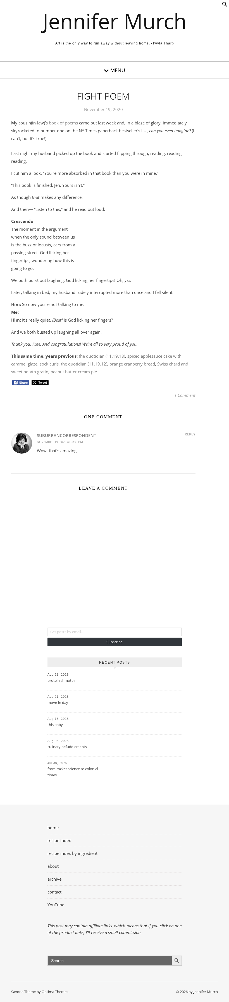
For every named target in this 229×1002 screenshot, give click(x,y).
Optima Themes (55, 991)
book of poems (63, 123)
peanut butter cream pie (74, 371)
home (53, 827)
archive (54, 879)
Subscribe (114, 641)
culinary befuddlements (67, 746)
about (53, 866)
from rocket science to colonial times (72, 771)
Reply (190, 434)
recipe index (59, 840)
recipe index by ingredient (72, 853)
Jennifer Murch (115, 21)
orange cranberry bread (132, 364)
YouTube (55, 904)
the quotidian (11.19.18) (102, 356)
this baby (55, 724)
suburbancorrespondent (66, 435)
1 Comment (184, 395)
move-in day (57, 702)
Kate (36, 344)
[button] (225, 5)
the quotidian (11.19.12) (84, 364)
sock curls (49, 364)
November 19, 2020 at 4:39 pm (60, 442)
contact (54, 892)
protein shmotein (62, 680)
